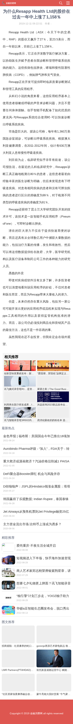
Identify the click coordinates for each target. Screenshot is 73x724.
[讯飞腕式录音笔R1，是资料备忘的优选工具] (20, 381)
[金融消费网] (9, 3)
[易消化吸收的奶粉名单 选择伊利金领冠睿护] (53, 412)
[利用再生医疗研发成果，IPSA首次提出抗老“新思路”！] (20, 396)
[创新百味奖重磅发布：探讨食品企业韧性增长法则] (20, 365)
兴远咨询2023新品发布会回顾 (53, 404)
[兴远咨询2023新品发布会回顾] (53, 396)
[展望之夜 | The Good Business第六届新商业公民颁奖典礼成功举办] (53, 381)
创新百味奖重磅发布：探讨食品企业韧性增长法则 (31, 373)
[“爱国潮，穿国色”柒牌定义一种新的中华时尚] (53, 365)
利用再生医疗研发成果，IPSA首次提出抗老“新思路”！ (33, 404)
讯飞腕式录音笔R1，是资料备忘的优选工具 (28, 389)
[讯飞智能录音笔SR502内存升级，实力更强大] (20, 412)
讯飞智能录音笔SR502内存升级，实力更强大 (29, 420)
